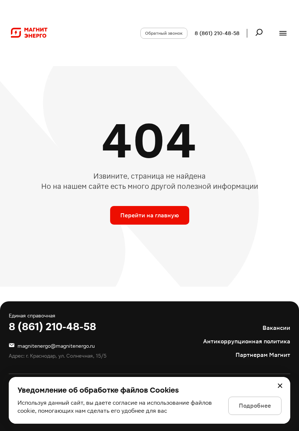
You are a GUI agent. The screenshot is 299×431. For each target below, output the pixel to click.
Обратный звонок (164, 33)
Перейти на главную (149, 215)
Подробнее (255, 405)
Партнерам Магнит (263, 354)
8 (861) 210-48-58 (217, 33)
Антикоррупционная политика (246, 341)
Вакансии (276, 327)
